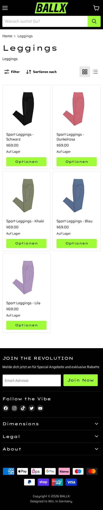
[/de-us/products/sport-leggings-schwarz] (26, 109)
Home (7, 36)
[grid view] (85, 72)
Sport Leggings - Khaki (25, 221)
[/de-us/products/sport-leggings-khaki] (26, 195)
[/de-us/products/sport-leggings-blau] (77, 195)
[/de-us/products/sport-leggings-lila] (26, 277)
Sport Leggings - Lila (23, 303)
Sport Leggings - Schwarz (20, 137)
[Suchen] (94, 21)
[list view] (95, 72)
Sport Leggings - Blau (74, 221)
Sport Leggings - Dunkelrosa (70, 137)
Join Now (80, 380)
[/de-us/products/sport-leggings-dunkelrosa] (77, 109)
